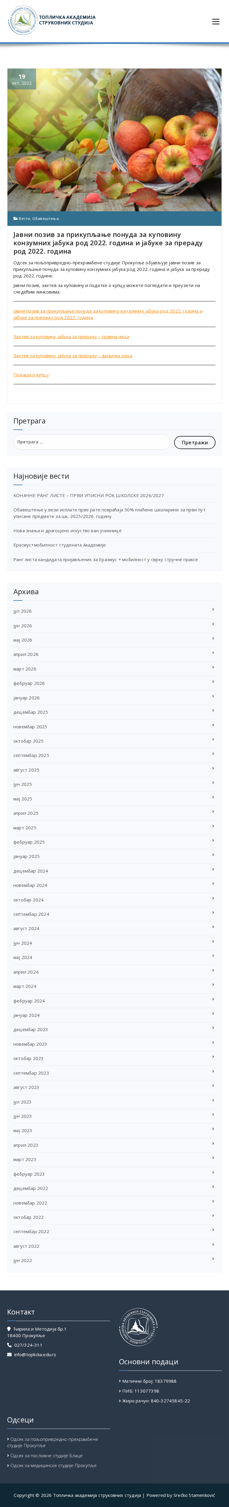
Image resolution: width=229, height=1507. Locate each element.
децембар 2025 (30, 712)
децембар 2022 (30, 1188)
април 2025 (25, 813)
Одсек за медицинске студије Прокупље (53, 1465)
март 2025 (24, 828)
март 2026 (24, 669)
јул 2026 (22, 611)
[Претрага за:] (92, 441)
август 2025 (26, 770)
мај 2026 (23, 640)
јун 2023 (22, 1116)
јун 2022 (22, 1260)
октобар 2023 (28, 1058)
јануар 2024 (26, 1015)
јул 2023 (22, 1102)
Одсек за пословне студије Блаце (46, 1455)
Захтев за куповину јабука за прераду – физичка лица (72, 355)
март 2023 (24, 1159)
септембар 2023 (31, 1073)
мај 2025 (23, 799)
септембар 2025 (31, 755)
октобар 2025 (28, 741)
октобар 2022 (28, 1217)
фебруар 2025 (29, 842)
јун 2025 (22, 784)
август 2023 (26, 1087)
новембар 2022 (30, 1203)
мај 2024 (23, 957)
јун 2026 (22, 625)
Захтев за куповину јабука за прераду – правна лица (71, 336)
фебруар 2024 (29, 1001)
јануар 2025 (26, 856)
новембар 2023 (30, 1044)
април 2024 (25, 972)
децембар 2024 (30, 871)
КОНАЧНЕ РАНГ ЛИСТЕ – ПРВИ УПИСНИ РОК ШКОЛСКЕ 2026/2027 (88, 495)
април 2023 (25, 1145)
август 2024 (26, 928)
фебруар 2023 (29, 1174)
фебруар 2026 (29, 683)
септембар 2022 (31, 1231)
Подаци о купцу (31, 375)
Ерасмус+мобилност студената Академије (59, 545)
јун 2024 (22, 943)
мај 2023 (23, 1130)
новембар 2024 (30, 885)
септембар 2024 (31, 914)
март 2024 (24, 986)
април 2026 (25, 654)
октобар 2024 (28, 900)
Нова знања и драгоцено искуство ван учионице (67, 530)
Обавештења (45, 218)
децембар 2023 (30, 1029)
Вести (24, 218)
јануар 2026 (26, 698)
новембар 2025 (30, 727)
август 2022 (26, 1246)
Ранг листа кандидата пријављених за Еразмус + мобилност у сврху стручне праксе (105, 559)
